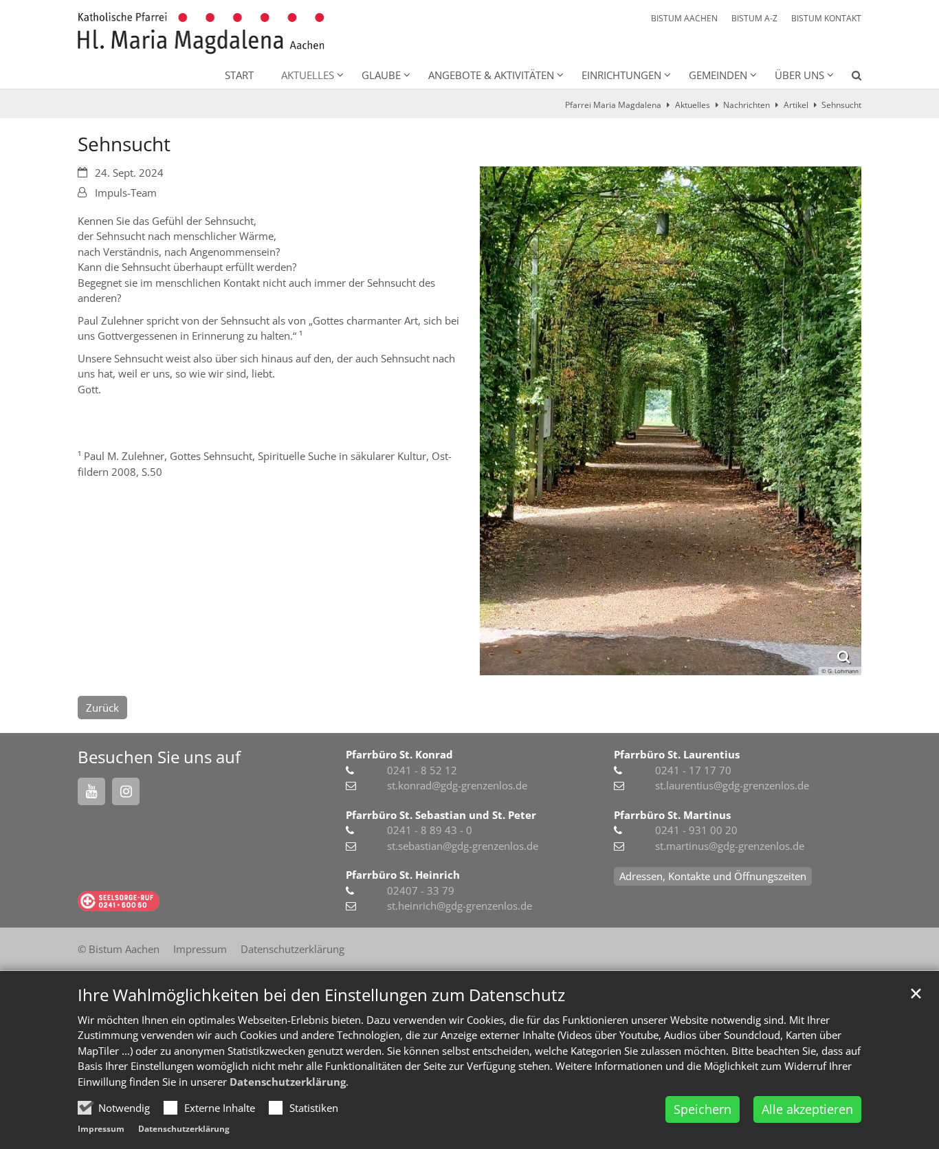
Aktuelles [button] (307, 75)
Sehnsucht (841, 105)
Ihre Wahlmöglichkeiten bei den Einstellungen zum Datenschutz (321, 995)
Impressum (101, 1129)
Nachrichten (746, 105)
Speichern (702, 1109)
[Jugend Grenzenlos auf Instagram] (126, 791)
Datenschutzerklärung (288, 1081)
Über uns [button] (799, 75)
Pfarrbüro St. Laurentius (677, 754)
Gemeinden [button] (718, 75)
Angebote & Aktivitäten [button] (491, 75)
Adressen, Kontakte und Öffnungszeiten (712, 876)
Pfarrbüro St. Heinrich (403, 875)
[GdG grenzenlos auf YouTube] (91, 791)
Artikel (796, 105)
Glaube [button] (381, 75)
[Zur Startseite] (201, 33)
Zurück (102, 707)
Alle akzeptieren (807, 1109)
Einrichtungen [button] (621, 75)
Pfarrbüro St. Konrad (399, 754)
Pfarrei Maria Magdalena (613, 105)
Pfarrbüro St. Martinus (672, 815)
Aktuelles (692, 105)
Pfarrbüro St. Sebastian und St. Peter (441, 815)
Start (239, 75)
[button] (847, 77)
